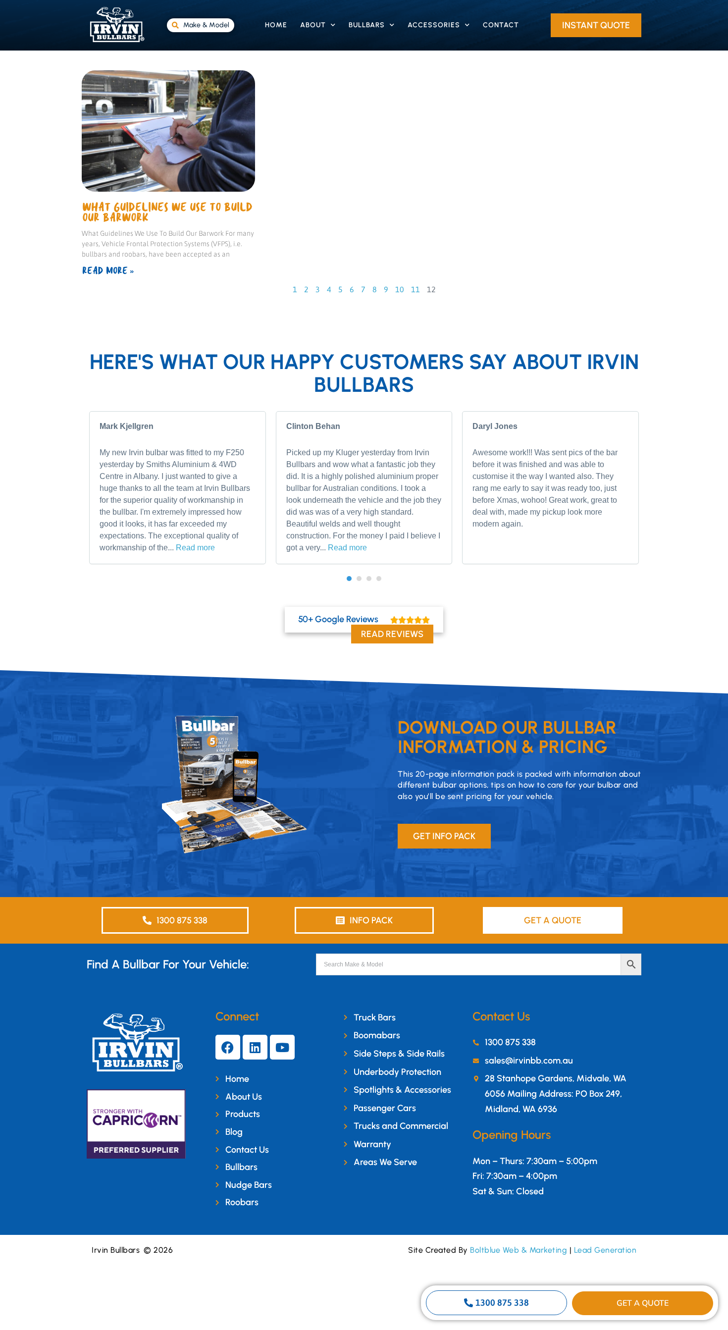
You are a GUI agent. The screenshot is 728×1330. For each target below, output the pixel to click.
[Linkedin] (255, 1047)
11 (415, 289)
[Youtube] (282, 1047)
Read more (195, 547)
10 (399, 289)
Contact (501, 25)
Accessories (434, 25)
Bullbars (367, 25)
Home (276, 25)
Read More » (108, 271)
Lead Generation (605, 1250)
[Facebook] (227, 1047)
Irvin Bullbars (116, 1250)
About (313, 25)
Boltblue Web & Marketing (518, 1250)
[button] (349, 578)
